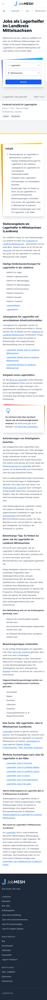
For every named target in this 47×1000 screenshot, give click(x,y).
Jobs (27, 11)
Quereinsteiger (9, 516)
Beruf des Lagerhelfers (28, 427)
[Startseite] (4, 11)
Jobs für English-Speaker (13, 929)
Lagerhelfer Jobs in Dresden (18, 784)
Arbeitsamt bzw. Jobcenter (14, 488)
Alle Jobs (6, 906)
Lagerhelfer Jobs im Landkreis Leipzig (22, 771)
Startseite (6, 901)
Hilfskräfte (6, 950)
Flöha (20, 747)
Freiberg (19, 744)
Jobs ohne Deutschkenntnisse (15, 919)
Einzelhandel (7, 946)
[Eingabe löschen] (39, 65)
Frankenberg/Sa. (10, 747)
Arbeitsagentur (8, 910)
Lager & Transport (9, 959)
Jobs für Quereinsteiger (12, 924)
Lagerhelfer (15, 11)
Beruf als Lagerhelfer (19, 380)
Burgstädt (28, 747)
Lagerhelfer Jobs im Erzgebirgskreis (22, 780)
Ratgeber (7, 671)
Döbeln (27, 744)
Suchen (23, 82)
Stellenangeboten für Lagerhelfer (17, 466)
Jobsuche (7, 250)
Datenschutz (7, 981)
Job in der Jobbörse (21, 652)
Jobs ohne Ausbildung (11, 915)
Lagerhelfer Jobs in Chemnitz (19, 763)
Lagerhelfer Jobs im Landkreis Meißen (22, 767)
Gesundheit (7, 955)
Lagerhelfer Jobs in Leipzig (18, 775)
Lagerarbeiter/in (13, 305)
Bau (3, 941)
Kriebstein (38, 747)
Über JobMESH (8, 972)
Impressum (6, 976)
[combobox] (23, 73)
